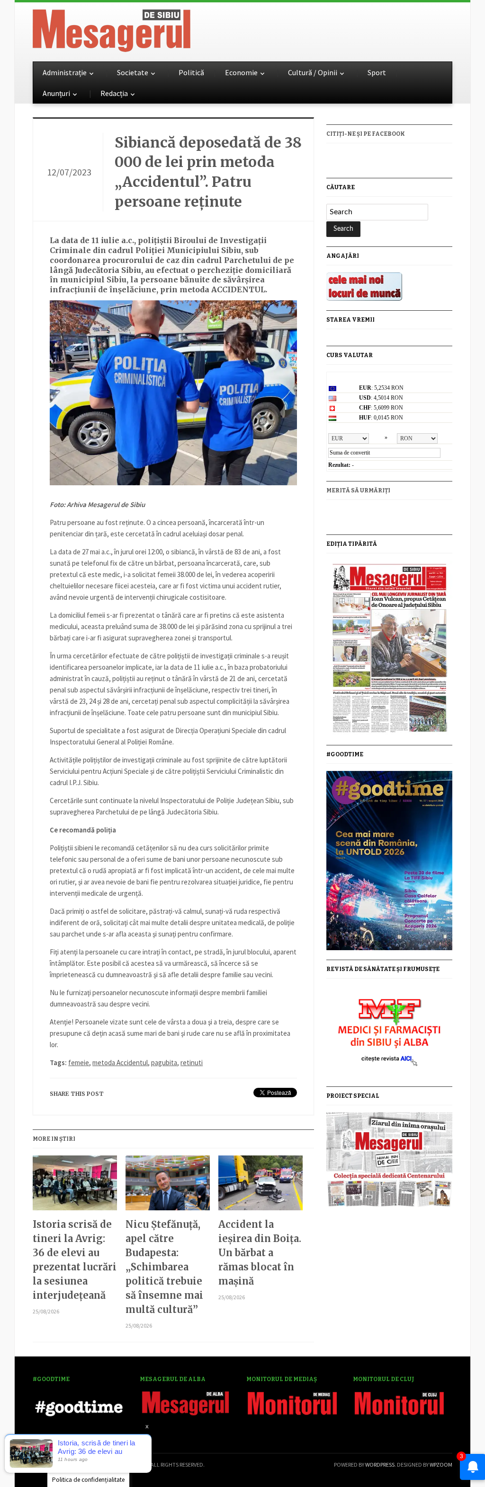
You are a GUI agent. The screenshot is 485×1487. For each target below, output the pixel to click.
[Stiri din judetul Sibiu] (111, 29)
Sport (377, 72)
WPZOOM (441, 1464)
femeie (78, 1062)
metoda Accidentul (120, 1062)
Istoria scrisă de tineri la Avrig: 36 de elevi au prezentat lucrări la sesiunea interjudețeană (75, 1259)
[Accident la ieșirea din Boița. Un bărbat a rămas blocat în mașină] (260, 1186)
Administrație (65, 72)
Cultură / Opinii (312, 72)
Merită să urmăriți (358, 490)
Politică (191, 72)
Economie (241, 72)
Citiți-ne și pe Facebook (365, 134)
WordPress (380, 1464)
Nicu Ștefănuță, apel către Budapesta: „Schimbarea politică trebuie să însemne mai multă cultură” (164, 1266)
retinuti (191, 1062)
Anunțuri (56, 93)
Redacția (114, 93)
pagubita (164, 1062)
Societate (132, 72)
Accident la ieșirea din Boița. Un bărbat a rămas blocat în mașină (259, 1252)
